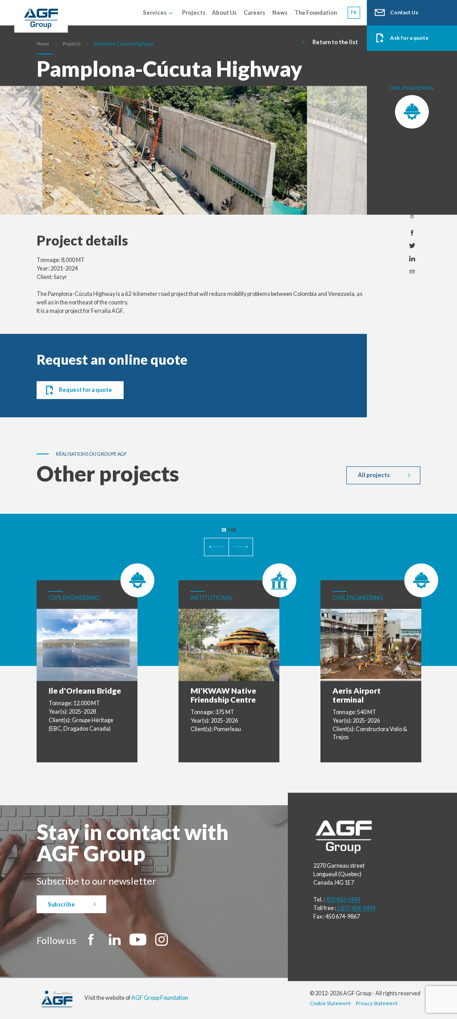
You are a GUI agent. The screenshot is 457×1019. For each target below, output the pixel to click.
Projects (71, 43)
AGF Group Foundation (159, 997)
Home (43, 43)
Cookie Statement (330, 1003)
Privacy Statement (377, 1003)
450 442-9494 (343, 899)
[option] (183, 154)
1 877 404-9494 (356, 908)
